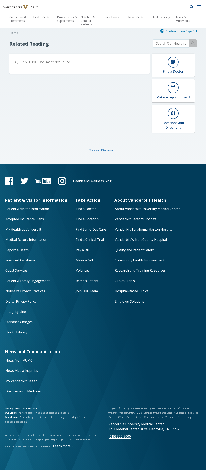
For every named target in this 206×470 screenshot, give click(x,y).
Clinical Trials (125, 281)
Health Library (16, 332)
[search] (171, 43)
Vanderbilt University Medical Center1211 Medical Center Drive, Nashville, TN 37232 (143, 426)
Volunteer (83, 270)
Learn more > (63, 446)
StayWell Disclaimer (102, 150)
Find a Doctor (86, 209)
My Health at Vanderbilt (23, 229)
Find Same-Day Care (91, 229)
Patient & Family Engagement (27, 281)
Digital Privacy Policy (20, 301)
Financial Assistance (20, 260)
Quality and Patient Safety (134, 250)
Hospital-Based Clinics (131, 291)
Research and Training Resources (140, 270)
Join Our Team (87, 291)
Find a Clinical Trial (90, 239)
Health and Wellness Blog (92, 181)
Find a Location (87, 219)
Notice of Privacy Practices (25, 291)
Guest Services (16, 270)
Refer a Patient (87, 281)
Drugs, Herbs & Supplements (67, 19)
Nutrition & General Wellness (88, 20)
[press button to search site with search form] (191, 6)
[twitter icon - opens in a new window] (24, 181)
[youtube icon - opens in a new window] (43, 181)
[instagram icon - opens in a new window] (62, 181)
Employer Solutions (129, 301)
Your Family (112, 17)
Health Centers (43, 17)
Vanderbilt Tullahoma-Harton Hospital (144, 229)
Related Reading (29, 43)
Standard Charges (19, 322)
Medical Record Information (26, 239)
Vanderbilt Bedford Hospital (136, 219)
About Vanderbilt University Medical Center (147, 209)
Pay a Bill (82, 250)
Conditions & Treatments (17, 19)
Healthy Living (161, 17)
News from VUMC (18, 360)
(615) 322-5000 (120, 436)
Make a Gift (84, 260)
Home (13, 33)
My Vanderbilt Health (21, 381)
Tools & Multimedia (183, 19)
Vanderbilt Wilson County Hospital (141, 239)
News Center (136, 17)
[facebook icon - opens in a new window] (9, 181)
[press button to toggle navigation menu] (200, 6)
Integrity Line (15, 311)
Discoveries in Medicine (23, 391)
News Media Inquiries (21, 370)
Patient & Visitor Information (27, 209)
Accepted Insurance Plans (24, 219)
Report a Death (17, 250)
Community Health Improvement (139, 260)
